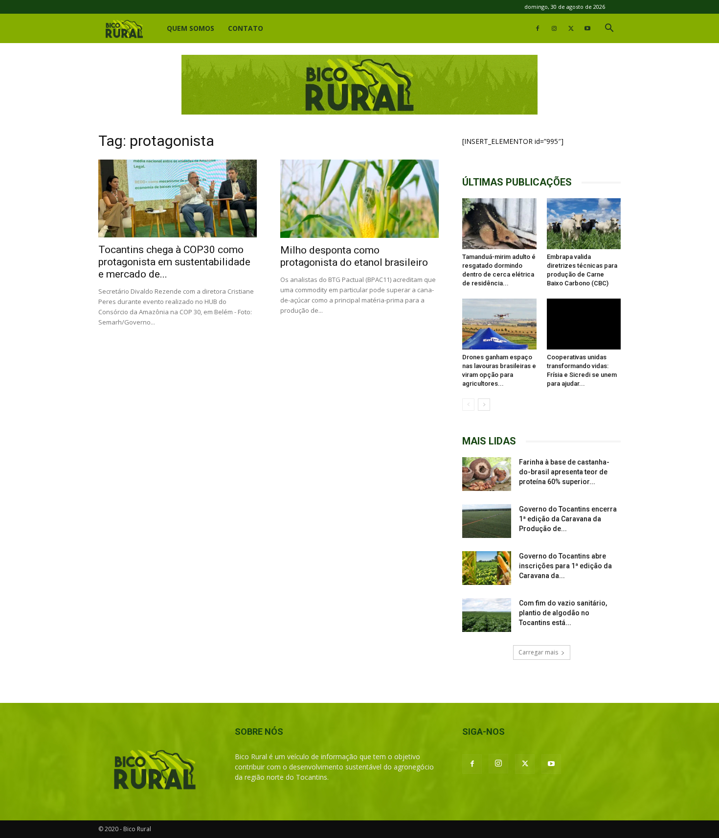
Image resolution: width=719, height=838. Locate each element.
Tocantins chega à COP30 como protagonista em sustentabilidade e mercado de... (174, 262)
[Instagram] (554, 28)
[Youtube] (587, 28)
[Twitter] (570, 28)
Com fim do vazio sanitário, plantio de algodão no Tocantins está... (563, 613)
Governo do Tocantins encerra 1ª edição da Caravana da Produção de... (568, 519)
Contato (245, 28)
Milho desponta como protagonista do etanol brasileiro (354, 256)
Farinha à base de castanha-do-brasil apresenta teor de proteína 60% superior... (564, 472)
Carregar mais (538, 652)
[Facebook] (537, 28)
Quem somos (190, 28)
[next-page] (484, 404)
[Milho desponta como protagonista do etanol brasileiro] (359, 199)
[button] (609, 29)
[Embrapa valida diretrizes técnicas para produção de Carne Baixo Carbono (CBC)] (584, 223)
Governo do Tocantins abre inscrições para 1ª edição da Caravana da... (565, 566)
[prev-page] (468, 404)
